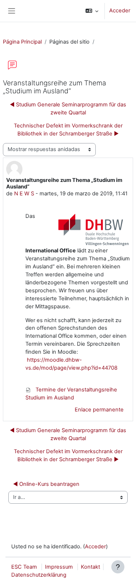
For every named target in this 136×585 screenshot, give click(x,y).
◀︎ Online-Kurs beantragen (46, 484)
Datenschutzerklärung (38, 575)
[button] (92, 11)
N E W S (24, 193)
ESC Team (24, 567)
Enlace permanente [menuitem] (99, 409)
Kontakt (90, 567)
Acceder (119, 10)
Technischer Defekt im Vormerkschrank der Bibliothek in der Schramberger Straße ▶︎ (68, 129)
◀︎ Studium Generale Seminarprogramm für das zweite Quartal (68, 108)
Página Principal (22, 41)
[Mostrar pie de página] (117, 566)
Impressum (59, 567)
